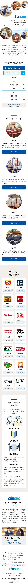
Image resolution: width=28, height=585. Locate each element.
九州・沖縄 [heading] (14, 99)
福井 (19, 557)
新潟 (13, 557)
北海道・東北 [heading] (14, 77)
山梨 (8, 557)
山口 (17, 562)
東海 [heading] (14, 88)
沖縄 (24, 565)
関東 (4, 555)
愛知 (8, 559)
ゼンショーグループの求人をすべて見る (14, 105)
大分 (17, 565)
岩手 (13, 553)
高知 (8, 563)
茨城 (18, 555)
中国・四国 (4, 563)
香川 (19, 562)
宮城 (15, 553)
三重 (13, 559)
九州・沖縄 (4, 565)
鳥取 (13, 562)
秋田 (18, 553)
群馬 (22, 555)
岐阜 (10, 559)
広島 (10, 562)
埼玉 (13, 555)
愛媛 (23, 562)
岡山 (8, 562)
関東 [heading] (14, 81)
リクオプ (17, 582)
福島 (22, 553)
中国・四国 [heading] (14, 96)
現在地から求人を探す (14, 68)
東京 (8, 555)
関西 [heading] (14, 92)
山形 (20, 553)
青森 (11, 553)
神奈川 (11, 555)
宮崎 (19, 565)
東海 (4, 559)
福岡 (8, 565)
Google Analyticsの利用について (14, 580)
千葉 (15, 555)
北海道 (9, 553)
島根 (15, 562)
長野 (10, 557)
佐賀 (10, 565)
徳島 (21, 562)
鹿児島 (21, 565)
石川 (17, 557)
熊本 (15, 565)
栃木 (20, 555)
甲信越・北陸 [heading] (14, 85)
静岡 (15, 559)
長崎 (13, 565)
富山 (15, 557)
